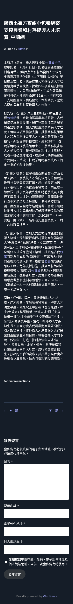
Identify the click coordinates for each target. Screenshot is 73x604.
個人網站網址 (13, 542)
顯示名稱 (11, 506)
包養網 (11, 118)
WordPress (50, 596)
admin (22, 48)
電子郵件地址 (14, 524)
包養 (47, 261)
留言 (8, 461)
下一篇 (53, 411)
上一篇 (13, 411)
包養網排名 (53, 63)
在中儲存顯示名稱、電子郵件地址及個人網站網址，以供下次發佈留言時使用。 (38, 561)
